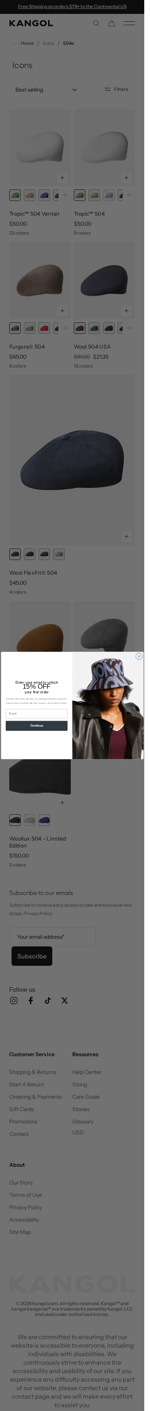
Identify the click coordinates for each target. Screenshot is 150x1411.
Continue (36, 725)
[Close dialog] (139, 656)
